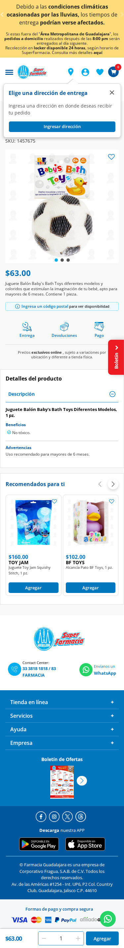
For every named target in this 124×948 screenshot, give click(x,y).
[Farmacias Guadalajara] (38, 72)
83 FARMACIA (39, 671)
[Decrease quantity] (44, 938)
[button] (70, 71)
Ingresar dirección (62, 126)
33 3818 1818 (35, 668)
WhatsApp (105, 673)
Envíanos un (104, 666)
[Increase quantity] (78, 938)
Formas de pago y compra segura (59, 909)
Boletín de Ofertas (62, 759)
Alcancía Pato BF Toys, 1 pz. (89, 567)
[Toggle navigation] (9, 71)
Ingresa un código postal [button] (44, 306)
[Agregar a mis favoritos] (55, 501)
